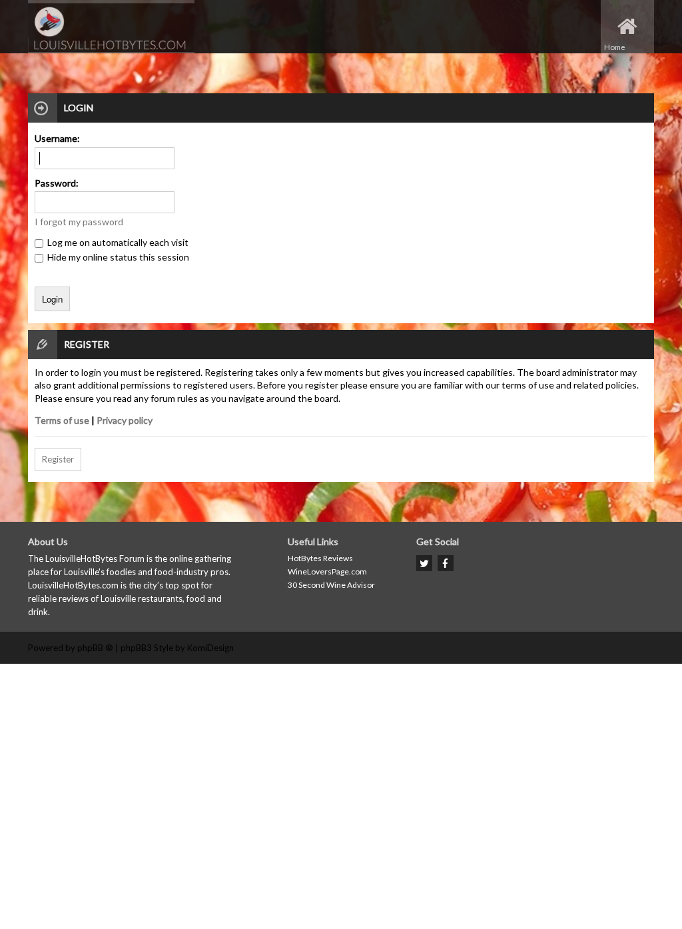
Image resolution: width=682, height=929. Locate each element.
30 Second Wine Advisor (331, 585)
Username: (57, 138)
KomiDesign (210, 647)
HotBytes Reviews (320, 558)
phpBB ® (95, 647)
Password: (57, 183)
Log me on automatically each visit (116, 242)
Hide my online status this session (117, 257)
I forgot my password (79, 221)
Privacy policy (125, 420)
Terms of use (62, 420)
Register (58, 459)
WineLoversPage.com (327, 571)
